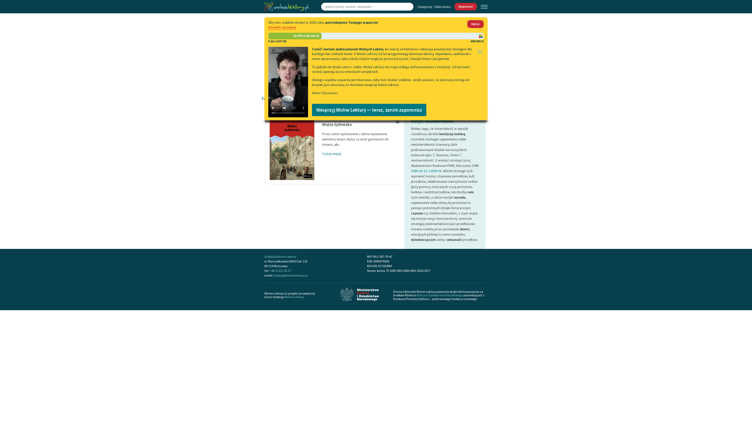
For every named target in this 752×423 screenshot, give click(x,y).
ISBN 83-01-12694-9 (425, 171)
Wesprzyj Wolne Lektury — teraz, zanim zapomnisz (369, 110)
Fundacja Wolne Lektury (280, 256)
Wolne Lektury (294, 297)
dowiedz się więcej (282, 27)
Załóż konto (442, 7)
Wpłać (475, 24)
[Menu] (484, 7)
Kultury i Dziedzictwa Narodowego (440, 295)
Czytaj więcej (331, 153)
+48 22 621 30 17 (280, 271)
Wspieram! (465, 6)
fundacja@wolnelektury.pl (290, 275)
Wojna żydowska (337, 124)
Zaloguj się (424, 7)
